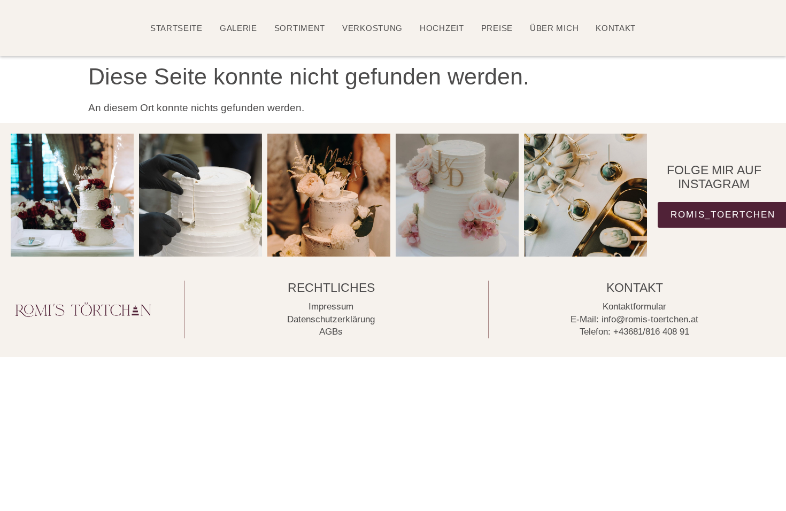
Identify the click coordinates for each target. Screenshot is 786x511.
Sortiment (299, 28)
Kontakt (616, 28)
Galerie (238, 28)
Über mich (554, 28)
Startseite (176, 28)
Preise (497, 28)
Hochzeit (442, 28)
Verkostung (372, 28)
